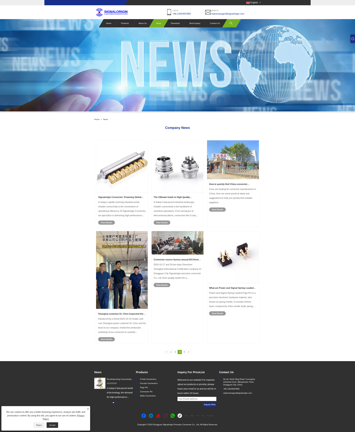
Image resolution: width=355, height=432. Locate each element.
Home (108, 23)
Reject (39, 425)
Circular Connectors (149, 383)
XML (203, 415)
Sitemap (192, 415)
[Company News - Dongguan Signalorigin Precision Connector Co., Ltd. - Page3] (111, 12)
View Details (106, 222)
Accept (52, 425)
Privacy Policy (210, 415)
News (158, 23)
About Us (143, 23)
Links (186, 415)
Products (125, 23)
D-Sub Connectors (148, 379)
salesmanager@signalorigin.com (228, 14)
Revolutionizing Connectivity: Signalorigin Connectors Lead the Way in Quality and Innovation (120, 379)
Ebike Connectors (148, 396)
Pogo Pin (144, 387)
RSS (198, 415)
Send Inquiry (194, 23)
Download (175, 23)
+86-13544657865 (182, 14)
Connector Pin (146, 391)
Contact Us (215, 23)
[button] (113, 403)
